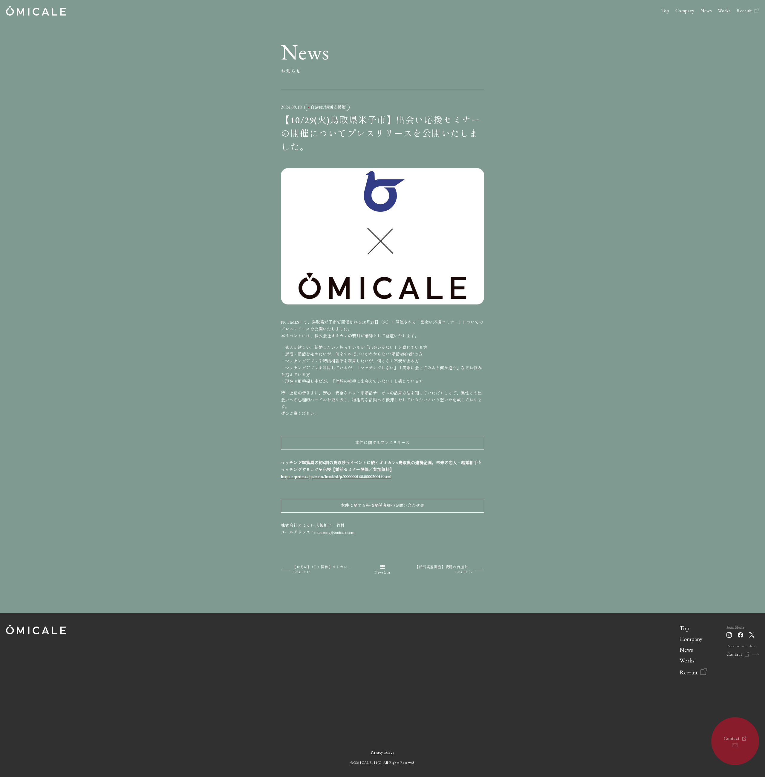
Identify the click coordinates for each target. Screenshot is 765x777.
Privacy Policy (382, 752)
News (706, 10)
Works (724, 10)
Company (684, 10)
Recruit (744, 10)
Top (665, 10)
